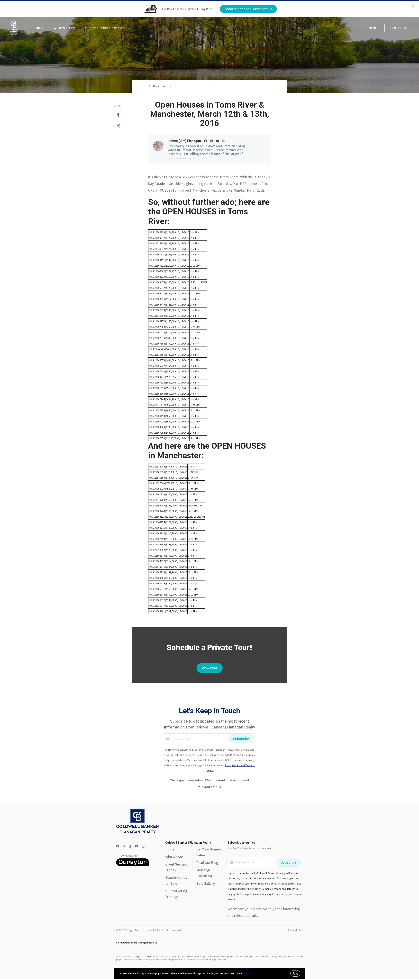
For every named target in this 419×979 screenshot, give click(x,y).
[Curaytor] (132, 865)
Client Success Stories (105, 28)
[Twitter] (124, 846)
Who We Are (64, 28)
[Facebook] (117, 846)
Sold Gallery (205, 883)
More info (247, 973)
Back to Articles (162, 86)
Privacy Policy (295, 930)
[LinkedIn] (130, 846)
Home (39, 28)
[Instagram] (143, 846)
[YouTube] (136, 846)
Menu (372, 28)
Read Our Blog (207, 862)
